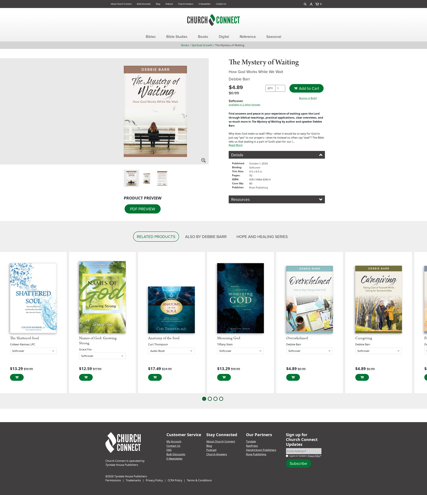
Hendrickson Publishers (261, 450)
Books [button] (203, 36)
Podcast (169, 4)
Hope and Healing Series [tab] (262, 236)
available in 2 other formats (244, 104)
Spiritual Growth (202, 45)
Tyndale (251, 441)
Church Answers (185, 4)
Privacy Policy (314, 455)
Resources (240, 199)
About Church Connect (121, 4)
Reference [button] (248, 36)
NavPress (252, 446)
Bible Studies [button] (176, 36)
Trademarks (133, 480)
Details (237, 155)
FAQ (169, 450)
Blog (158, 4)
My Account (173, 441)
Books (185, 45)
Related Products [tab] (156, 236)
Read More (236, 145)
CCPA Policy (175, 480)
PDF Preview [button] (142, 209)
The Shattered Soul (24, 338)
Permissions (113, 480)
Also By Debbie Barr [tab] (206, 236)
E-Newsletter (205, 4)
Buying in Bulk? (308, 98)
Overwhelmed (297, 338)
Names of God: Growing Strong (98, 340)
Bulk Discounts (144, 4)
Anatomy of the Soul (163, 338)
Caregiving (363, 338)
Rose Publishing (256, 454)
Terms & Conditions (199, 480)
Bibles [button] (151, 36)
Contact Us (221, 4)
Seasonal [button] (273, 36)
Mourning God (228, 338)
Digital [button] (224, 36)
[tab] (131, 178)
